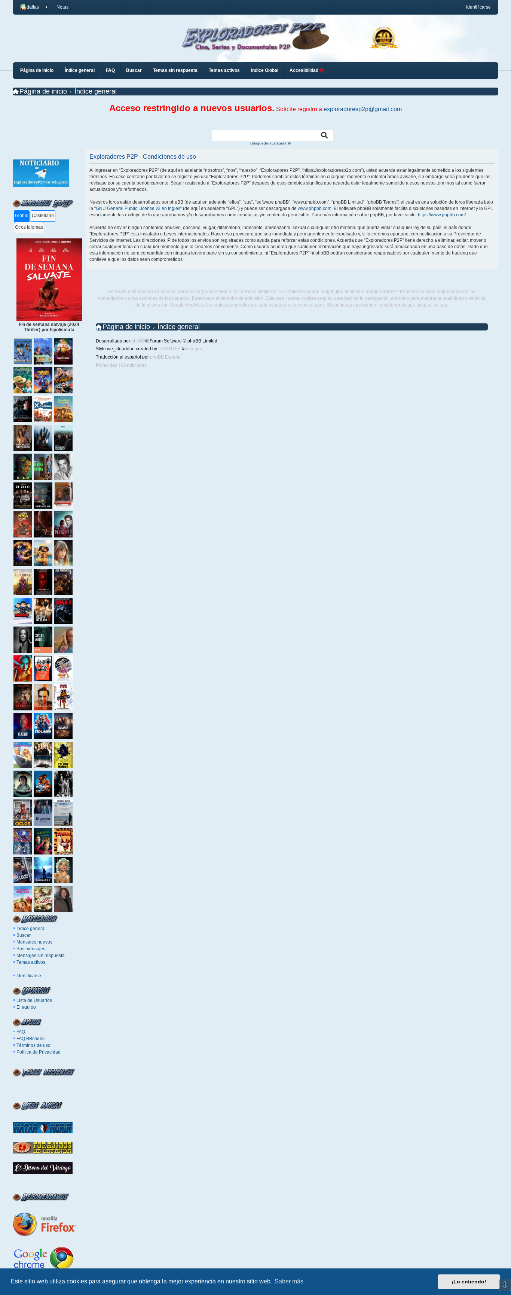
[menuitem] (59, 7)
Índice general (31, 928)
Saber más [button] (289, 1281)
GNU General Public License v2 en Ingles (138, 208)
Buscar (23, 935)
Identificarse (28, 975)
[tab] (22, 216)
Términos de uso (33, 1045)
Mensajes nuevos (34, 942)
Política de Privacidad (38, 1052)
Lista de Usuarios (34, 1000)
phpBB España (165, 357)
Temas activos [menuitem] (224, 70)
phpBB (138, 341)
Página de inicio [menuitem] (36, 70)
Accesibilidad (304, 70)
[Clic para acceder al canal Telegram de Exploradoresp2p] (41, 185)
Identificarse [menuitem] (478, 7)
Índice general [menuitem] (80, 70)
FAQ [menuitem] (110, 70)
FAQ (20, 1032)
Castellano (43, 215)
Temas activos (30, 962)
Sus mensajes (30, 948)
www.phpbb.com (314, 208)
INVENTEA (169, 348)
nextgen (194, 348)
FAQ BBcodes (30, 1038)
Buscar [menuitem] (134, 70)
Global (21, 215)
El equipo (26, 1007)
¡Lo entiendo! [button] (469, 1282)
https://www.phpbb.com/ (442, 214)
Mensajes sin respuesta (40, 955)
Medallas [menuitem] (29, 7)
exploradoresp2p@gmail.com (363, 109)
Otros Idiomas (29, 227)
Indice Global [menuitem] (264, 70)
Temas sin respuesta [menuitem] (175, 70)
